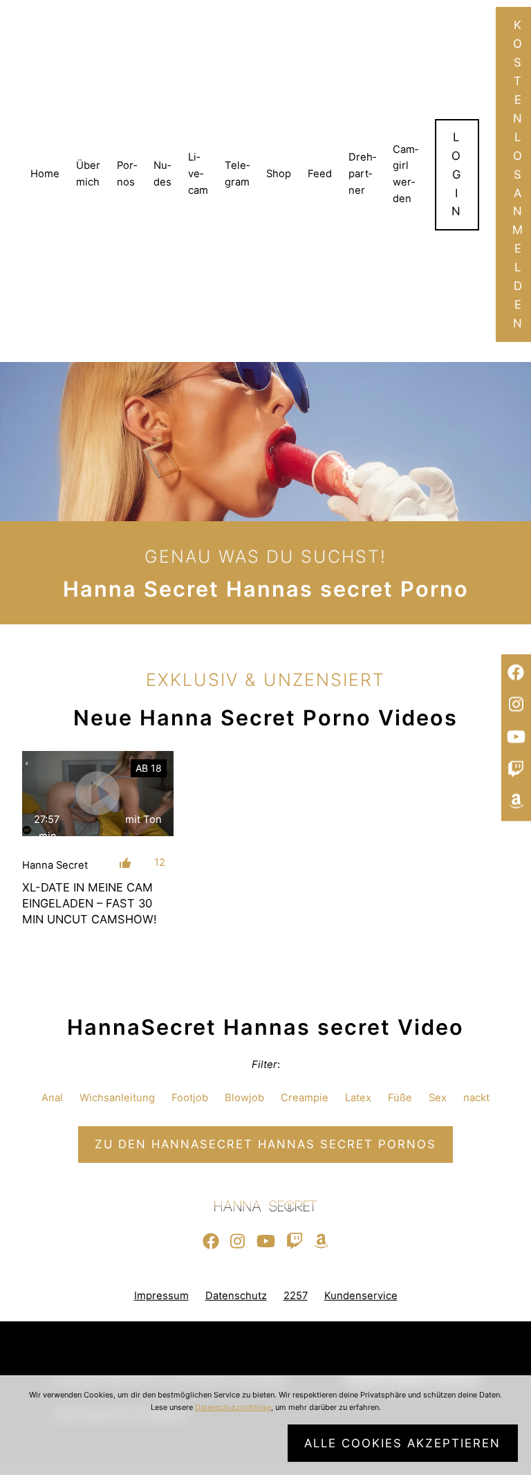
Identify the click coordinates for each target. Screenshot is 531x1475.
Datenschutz (236, 1296)
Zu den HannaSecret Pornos (265, 1144)
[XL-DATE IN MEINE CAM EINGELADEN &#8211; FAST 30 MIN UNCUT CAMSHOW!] (98, 793)
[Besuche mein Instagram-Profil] (516, 705)
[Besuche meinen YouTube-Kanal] (516, 737)
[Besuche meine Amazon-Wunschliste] (516, 802)
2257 (295, 1296)
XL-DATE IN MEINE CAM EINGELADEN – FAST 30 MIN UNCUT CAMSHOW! (89, 903)
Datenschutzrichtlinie (233, 1407)
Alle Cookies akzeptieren (402, 1443)
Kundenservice (361, 1296)
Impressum (161, 1296)
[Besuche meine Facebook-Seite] (516, 673)
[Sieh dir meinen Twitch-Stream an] (516, 770)
